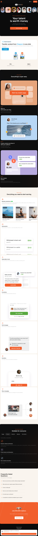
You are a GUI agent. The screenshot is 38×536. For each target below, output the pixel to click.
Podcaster (8, 434)
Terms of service (19, 527)
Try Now (5, 49)
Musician (18, 434)
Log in (35, 1)
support (10, 477)
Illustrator (13, 434)
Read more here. (6, 531)
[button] (1, 1)
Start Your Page (19, 28)
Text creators (24, 434)
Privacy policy (19, 528)
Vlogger (3, 434)
